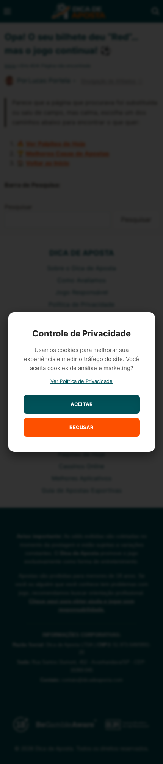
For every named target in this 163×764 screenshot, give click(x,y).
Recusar (81, 427)
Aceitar (82, 404)
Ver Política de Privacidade (81, 381)
